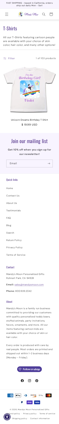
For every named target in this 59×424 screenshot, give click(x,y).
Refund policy (13, 413)
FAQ (8, 218)
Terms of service (47, 413)
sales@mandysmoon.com (29, 284)
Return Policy (14, 240)
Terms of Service (15, 254)
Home (9, 188)
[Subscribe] (49, 163)
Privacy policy (30, 413)
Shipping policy (19, 418)
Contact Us (12, 195)
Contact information (40, 418)
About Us (11, 203)
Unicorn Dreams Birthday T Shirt (29, 119)
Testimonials (13, 210)
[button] (6, 14)
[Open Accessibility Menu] (7, 417)
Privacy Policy (14, 247)
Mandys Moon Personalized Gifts (33, 409)
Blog (8, 225)
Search (10, 232)
